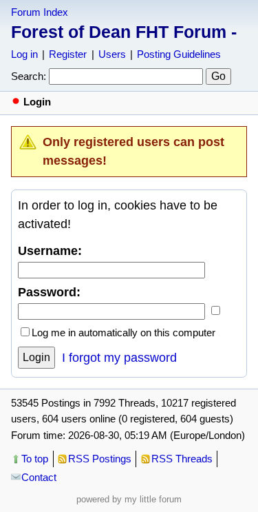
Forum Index (39, 12)
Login (36, 357)
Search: (28, 76)
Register (68, 54)
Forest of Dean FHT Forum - (124, 31)
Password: (49, 292)
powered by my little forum (129, 499)
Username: (50, 251)
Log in (24, 54)
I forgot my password (119, 358)
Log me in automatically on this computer (123, 332)
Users (112, 54)
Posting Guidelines (179, 54)
